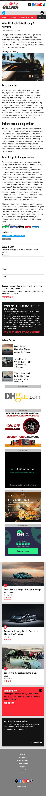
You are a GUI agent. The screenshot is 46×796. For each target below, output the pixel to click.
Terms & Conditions (36, 742)
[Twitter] (29, 6)
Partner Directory (23, 764)
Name (4, 269)
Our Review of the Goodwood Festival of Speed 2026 (21, 674)
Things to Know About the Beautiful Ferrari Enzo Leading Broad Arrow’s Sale (22, 377)
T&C (23, 773)
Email (4, 276)
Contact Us (23, 770)
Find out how (9, 703)
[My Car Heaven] (10, 5)
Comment (5, 255)
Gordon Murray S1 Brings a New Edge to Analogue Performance (22, 349)
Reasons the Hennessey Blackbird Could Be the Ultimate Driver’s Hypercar (21, 632)
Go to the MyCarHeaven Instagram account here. (22, 332)
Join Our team (23, 757)
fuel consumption (30, 165)
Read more (7, 597)
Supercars (6, 239)
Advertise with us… (23, 760)
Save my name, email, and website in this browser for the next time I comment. (22, 287)
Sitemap (23, 767)
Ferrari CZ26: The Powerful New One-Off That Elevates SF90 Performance (22, 363)
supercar (5, 40)
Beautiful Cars (30, 17)
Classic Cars (13, 17)
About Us (23, 754)
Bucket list (20, 236)
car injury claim (23, 110)
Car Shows (22, 17)
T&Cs (16, 294)
